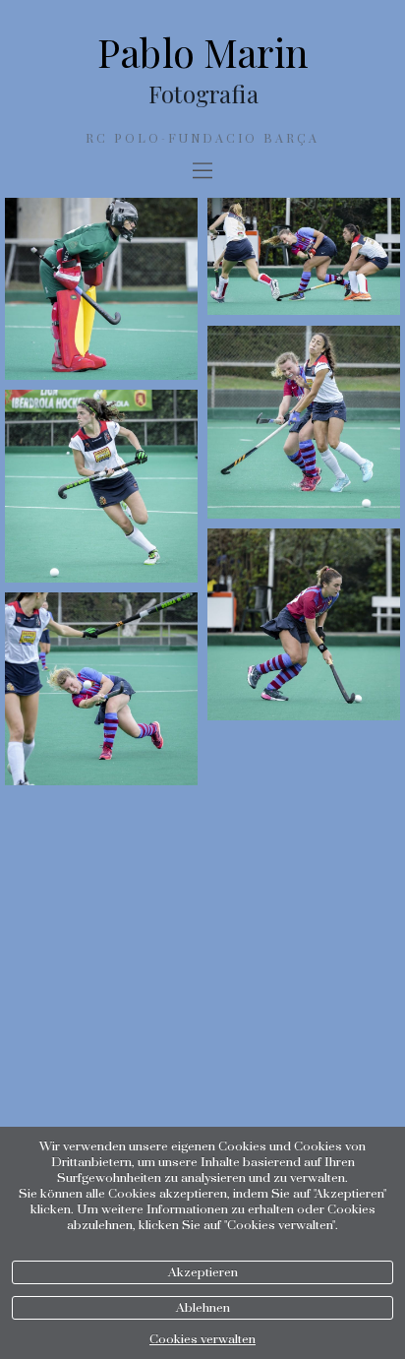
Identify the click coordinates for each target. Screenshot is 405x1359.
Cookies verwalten (202, 1339)
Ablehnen (203, 1308)
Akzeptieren (203, 1272)
